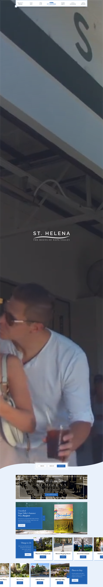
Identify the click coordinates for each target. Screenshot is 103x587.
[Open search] (16, 6)
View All (28, 554)
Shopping (63, 3)
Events (83, 3)
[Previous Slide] (44, 516)
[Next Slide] (44, 519)
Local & (73, 3)
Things (40, 3)
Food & (31, 3)
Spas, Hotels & (20, 3)
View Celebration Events (51, 494)
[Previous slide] (35, 547)
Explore (43, 556)
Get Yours (22, 525)
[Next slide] (35, 550)
